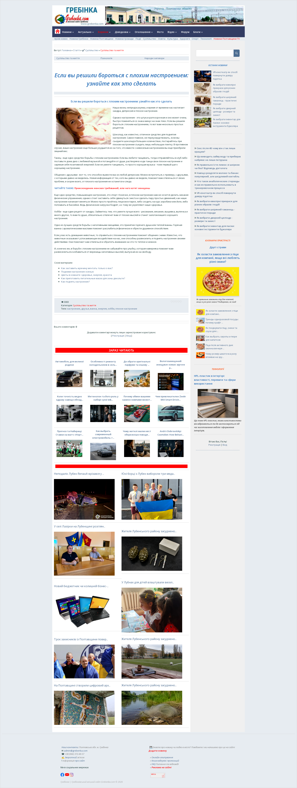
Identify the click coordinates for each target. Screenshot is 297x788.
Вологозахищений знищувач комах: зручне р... (170, 364)
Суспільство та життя (68, 58)
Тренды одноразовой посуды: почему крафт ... (222, 321)
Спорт (195, 38)
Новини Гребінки (79, 38)
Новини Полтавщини (101, 38)
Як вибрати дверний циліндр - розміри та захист (224, 112)
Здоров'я (185, 38)
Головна (66, 50)
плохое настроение (126, 308)
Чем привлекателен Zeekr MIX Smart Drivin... (170, 398)
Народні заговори (154, 58)
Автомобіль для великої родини (69, 363)
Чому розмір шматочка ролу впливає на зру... (221, 355)
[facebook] (62, 775)
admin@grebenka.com (75, 750)
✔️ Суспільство (90, 50)
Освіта (161, 38)
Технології (206, 38)
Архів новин (61, 38)
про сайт (80, 760)
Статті (76, 50)
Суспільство (149, 38)
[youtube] (67, 775)
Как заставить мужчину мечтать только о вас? (87, 268)
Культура (172, 38)
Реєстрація (118, 335)
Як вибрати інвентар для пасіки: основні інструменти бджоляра (226, 123)
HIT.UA (153, 774)
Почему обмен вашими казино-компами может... (137, 398)
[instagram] (71, 775)
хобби (111, 308)
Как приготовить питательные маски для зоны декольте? (93, 278)
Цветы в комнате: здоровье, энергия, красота (86, 274)
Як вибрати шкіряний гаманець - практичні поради (224, 100)
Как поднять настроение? (75, 281)
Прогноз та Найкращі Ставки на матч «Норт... (69, 433)
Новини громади (124, 38)
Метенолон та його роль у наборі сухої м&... (103, 398)
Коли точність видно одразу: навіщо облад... (69, 398)
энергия (102, 308)
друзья (85, 308)
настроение (73, 308)
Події (138, 38)
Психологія (106, 58)
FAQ (153, 764)
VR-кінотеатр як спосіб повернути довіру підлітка (225, 75)
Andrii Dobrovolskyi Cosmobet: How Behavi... (170, 433)
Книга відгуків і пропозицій (165, 760)
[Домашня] (56, 32)
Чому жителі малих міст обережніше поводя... (137, 433)
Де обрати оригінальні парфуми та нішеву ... (137, 363)
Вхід (128, 335)
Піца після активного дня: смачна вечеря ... (219, 347)
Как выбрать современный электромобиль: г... (103, 434)
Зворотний (71, 757)
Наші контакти (70, 747)
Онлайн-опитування (162, 757)
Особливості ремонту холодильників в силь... (103, 363)
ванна (93, 308)
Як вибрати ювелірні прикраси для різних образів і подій (224, 88)
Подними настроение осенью (77, 271)
